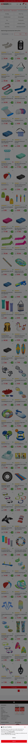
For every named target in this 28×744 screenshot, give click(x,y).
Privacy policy (12, 731)
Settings (14, 737)
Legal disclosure (7, 733)
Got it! (14, 741)
